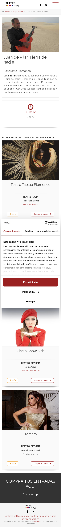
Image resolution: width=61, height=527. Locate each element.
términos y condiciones (45, 516)
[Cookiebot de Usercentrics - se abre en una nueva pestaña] (45, 223)
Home (7, 12)
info (14, 214)
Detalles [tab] (28, 231)
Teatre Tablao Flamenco (30, 184)
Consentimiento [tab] (11, 231)
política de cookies (30, 519)
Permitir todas (30, 282)
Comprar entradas (41, 214)
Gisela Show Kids (30, 351)
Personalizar (28, 292)
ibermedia (37, 522)
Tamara (30, 434)
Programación (17, 12)
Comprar (28, 494)
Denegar (30, 301)
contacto (8, 516)
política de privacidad (23, 516)
